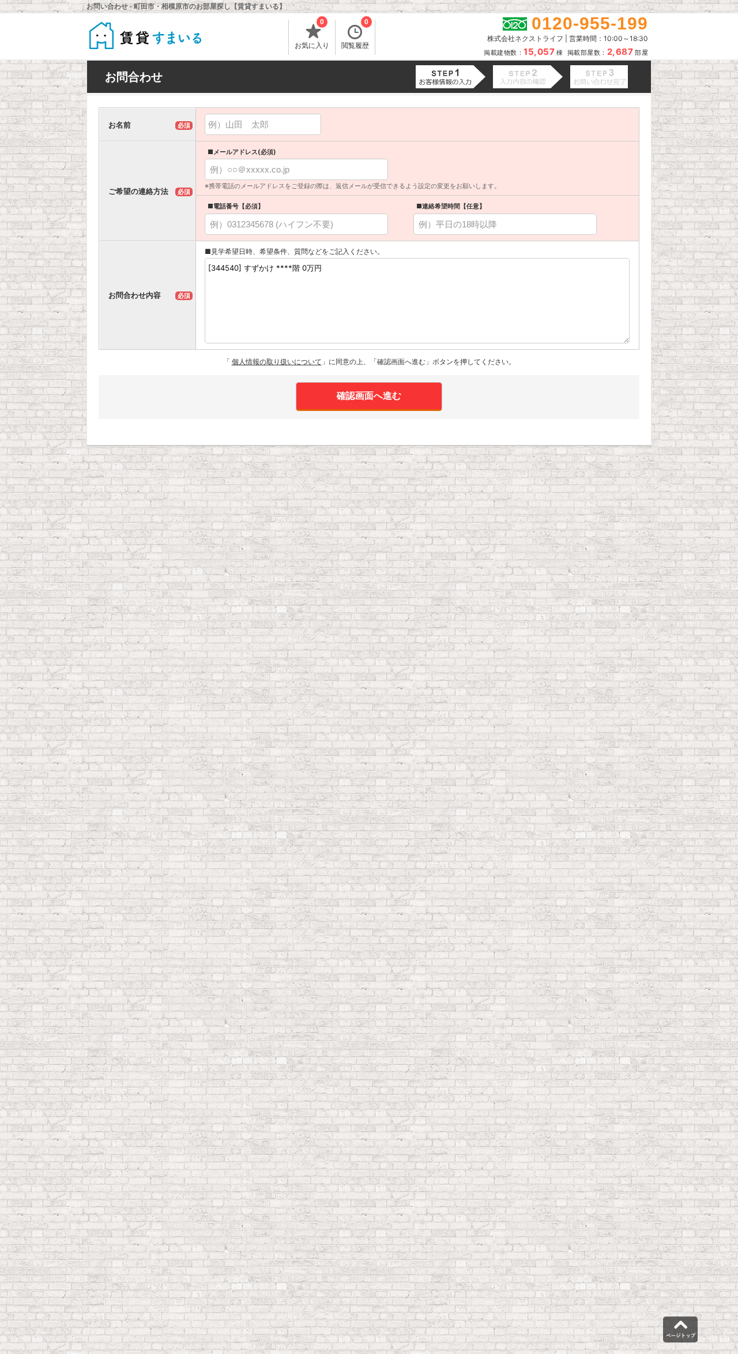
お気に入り (312, 35)
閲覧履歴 (355, 35)
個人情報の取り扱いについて (277, 361)
